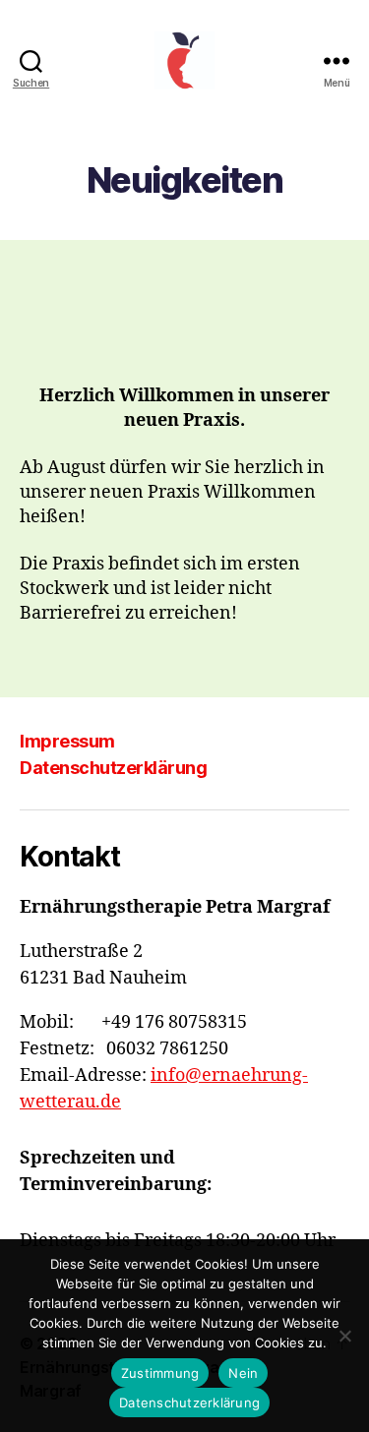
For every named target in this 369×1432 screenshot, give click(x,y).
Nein (243, 1373)
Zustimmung (160, 1373)
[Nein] (344, 1335)
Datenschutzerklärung (113, 767)
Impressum (67, 741)
